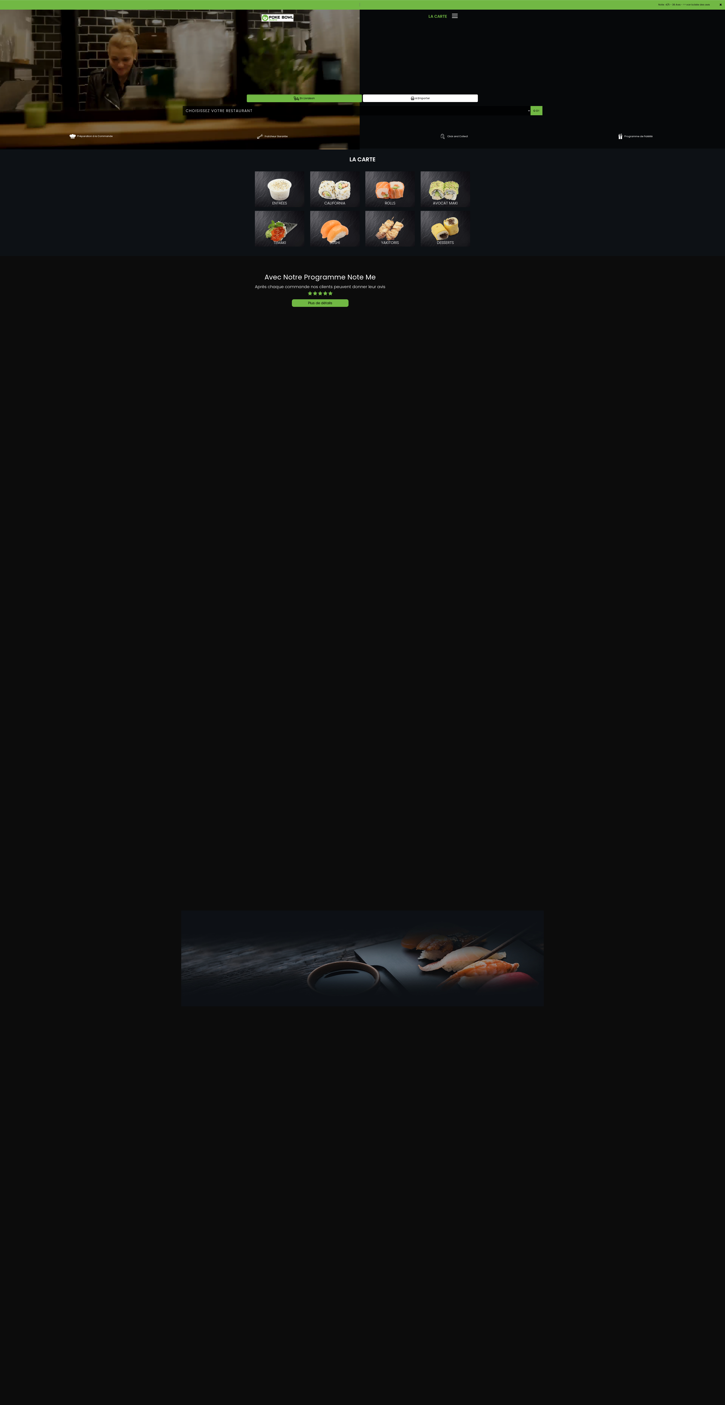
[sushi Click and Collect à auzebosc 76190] (443, 136)
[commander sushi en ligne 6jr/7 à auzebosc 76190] (73, 136)
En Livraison (307, 98)
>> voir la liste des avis (696, 4)
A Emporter (422, 98)
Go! (536, 111)
